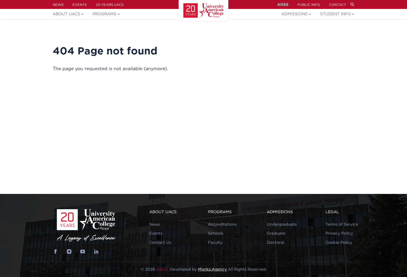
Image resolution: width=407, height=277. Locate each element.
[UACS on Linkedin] (96, 251)
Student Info (335, 14)
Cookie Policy (339, 242)
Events (80, 5)
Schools (215, 233)
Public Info (308, 5)
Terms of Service (342, 224)
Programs (104, 14)
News (58, 5)
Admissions (294, 14)
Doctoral (275, 242)
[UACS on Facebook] (55, 251)
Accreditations (222, 224)
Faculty (215, 242)
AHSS (283, 4)
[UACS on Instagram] (69, 251)
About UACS (66, 14)
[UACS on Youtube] (82, 251)
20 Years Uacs (110, 5)
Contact (337, 5)
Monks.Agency (212, 269)
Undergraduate (282, 224)
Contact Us (160, 242)
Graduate (276, 233)
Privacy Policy (339, 233)
